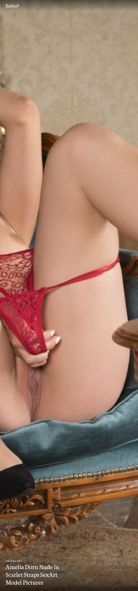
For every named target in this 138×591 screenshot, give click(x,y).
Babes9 (13, 5)
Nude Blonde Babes (14, 561)
